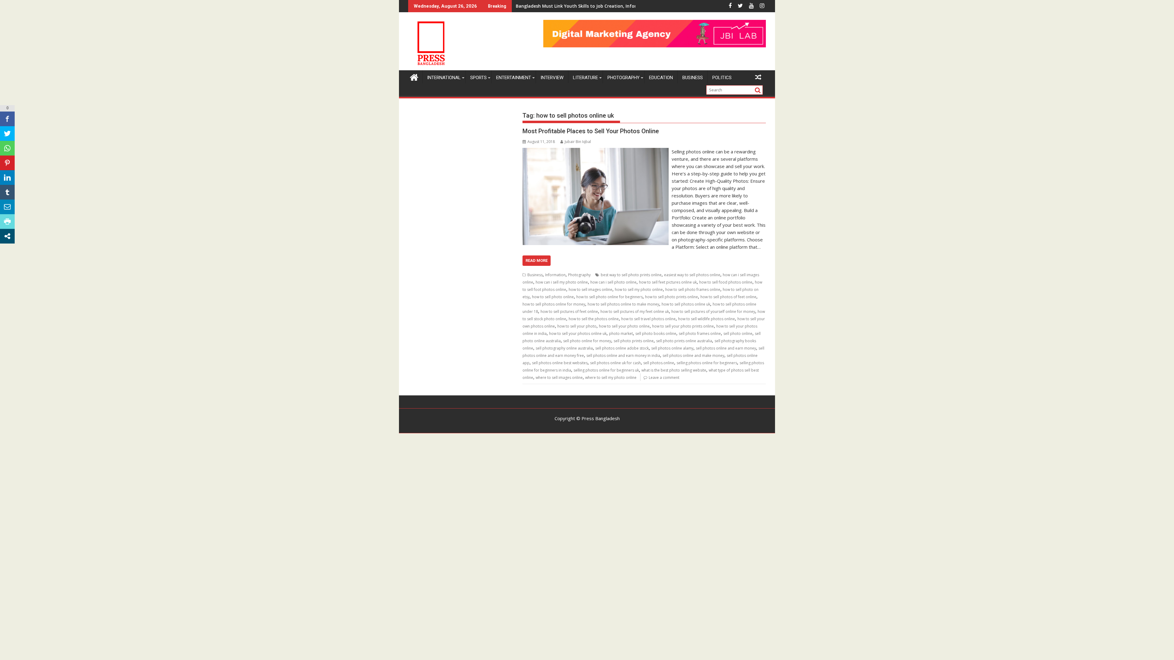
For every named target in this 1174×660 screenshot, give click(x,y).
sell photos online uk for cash (615, 362)
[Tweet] (7, 133)
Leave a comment (664, 377)
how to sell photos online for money (553, 304)
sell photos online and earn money (726, 348)
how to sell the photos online (594, 318)
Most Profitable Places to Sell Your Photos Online (590, 131)
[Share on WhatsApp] (7, 148)
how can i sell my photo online (562, 282)
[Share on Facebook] (7, 119)
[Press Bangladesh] (414, 76)
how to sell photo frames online (692, 289)
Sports (478, 77)
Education (661, 77)
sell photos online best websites (560, 362)
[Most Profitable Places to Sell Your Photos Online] (595, 151)
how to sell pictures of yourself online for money (713, 311)
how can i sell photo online (613, 282)
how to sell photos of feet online (728, 296)
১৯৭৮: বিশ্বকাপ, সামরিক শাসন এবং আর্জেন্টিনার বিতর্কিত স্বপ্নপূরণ (562, 6)
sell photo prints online (634, 340)
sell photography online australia (564, 348)
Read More (537, 260)
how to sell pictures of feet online (569, 311)
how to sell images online (590, 289)
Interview (552, 77)
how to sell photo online (553, 296)
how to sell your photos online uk (578, 333)
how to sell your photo (576, 326)
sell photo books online (655, 333)
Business (692, 77)
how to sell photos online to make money (623, 304)
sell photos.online (658, 362)
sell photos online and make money (693, 355)
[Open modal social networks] (7, 236)
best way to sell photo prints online (631, 274)
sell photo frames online (700, 333)
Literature (585, 77)
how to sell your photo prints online (683, 326)
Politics (722, 77)
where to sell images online (559, 377)
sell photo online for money (587, 340)
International (444, 77)
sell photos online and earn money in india (623, 355)
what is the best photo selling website (673, 370)
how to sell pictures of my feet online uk (634, 311)
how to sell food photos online (725, 282)
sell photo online (737, 333)
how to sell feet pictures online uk (668, 282)
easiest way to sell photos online (692, 274)
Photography (623, 77)
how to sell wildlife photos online (706, 318)
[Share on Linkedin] (7, 177)
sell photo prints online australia (684, 340)
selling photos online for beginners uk (606, 370)
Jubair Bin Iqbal (578, 141)
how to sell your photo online (624, 326)
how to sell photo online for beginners (609, 296)
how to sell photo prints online (671, 296)
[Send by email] (7, 207)
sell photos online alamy (672, 348)
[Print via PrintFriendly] (7, 221)
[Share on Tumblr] (7, 192)
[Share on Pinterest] (7, 163)
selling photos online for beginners (707, 362)
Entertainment (513, 77)
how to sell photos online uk (686, 304)
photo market (621, 333)
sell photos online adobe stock (622, 348)
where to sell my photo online (611, 377)
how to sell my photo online (639, 289)
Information (555, 274)
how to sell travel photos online (648, 318)
